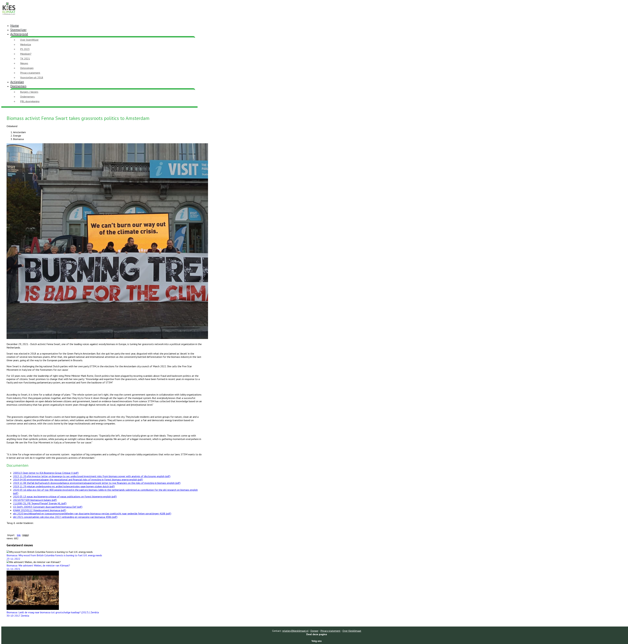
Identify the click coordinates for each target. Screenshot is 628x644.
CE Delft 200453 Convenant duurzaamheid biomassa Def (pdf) (47, 506)
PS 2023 (25, 49)
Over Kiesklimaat (351, 630)
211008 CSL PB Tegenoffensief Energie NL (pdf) (40, 503)
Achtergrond (19, 34)
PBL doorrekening (29, 101)
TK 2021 (25, 58)
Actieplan (17, 82)
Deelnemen (18, 86)
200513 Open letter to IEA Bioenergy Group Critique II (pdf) (46, 472)
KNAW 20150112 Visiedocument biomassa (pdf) (39, 510)
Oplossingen (27, 68)
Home (14, 25)
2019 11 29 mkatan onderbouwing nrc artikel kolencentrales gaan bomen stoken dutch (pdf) (64, 486)
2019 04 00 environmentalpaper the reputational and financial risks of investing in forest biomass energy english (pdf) (78, 479)
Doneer (314, 630)
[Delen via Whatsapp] (316, 637)
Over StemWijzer (29, 39)
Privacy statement (30, 72)
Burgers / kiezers (29, 91)
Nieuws (24, 63)
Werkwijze (25, 44)
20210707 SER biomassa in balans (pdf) (35, 500)
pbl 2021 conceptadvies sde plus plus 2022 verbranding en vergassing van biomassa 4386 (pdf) (65, 517)
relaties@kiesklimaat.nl (295, 630)
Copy (25, 535)
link (19, 535)
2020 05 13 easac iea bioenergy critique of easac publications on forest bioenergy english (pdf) (65, 496)
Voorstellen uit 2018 (31, 77)
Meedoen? (25, 53)
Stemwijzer (18, 30)
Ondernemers (27, 96)
